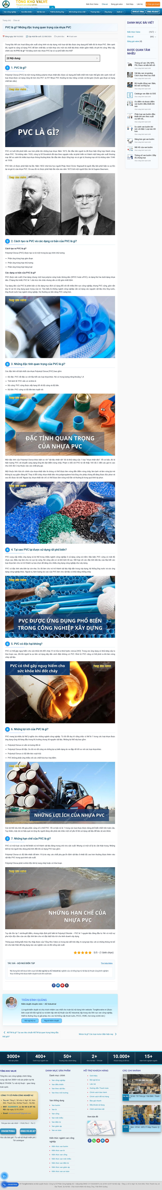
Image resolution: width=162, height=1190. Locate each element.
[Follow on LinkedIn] (103, 1141)
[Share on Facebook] (54, 985)
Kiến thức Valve (92, 4)
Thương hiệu (95, 12)
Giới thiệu (129, 4)
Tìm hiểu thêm (107, 963)
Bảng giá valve (117, 4)
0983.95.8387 (153, 12)
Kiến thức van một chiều (61, 1159)
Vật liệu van (41, 12)
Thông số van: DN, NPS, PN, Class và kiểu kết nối (145, 64)
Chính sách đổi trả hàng (99, 1096)
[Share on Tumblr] (67, 985)
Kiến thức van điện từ (60, 1163)
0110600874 (13, 1107)
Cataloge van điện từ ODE (145, 94)
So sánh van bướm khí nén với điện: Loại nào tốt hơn (145, 129)
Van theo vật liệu (58, 1089)
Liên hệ (140, 4)
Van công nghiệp (10, 12)
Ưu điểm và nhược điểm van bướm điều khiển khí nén (145, 103)
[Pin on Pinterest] (62, 985)
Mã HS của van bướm (144, 147)
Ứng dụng (108, 12)
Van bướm (56, 1105)
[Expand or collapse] (97, 58)
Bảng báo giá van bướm (144, 139)
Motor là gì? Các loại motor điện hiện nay (96, 1034)
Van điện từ (56, 1122)
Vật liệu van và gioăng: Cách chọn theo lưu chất (145, 74)
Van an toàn (56, 1130)
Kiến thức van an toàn (60, 1171)
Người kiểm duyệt (51, 1021)
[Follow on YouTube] (107, 1141)
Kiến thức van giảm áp (61, 1167)
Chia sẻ (105, 4)
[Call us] (94, 1141)
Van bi (54, 1109)
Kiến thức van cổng (59, 1155)
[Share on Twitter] (58, 985)
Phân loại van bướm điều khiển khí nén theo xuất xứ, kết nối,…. (145, 116)
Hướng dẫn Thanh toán (99, 1088)
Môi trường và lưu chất (77, 12)
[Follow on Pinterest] (98, 1141)
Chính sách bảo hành (98, 1092)
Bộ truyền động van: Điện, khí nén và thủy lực (145, 84)
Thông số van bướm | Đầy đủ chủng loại (145, 156)
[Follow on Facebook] (90, 1141)
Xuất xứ (119, 12)
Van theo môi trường (60, 1093)
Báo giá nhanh (154, 4)
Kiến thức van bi (58, 1150)
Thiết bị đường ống (57, 12)
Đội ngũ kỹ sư (30, 1021)
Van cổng (55, 1114)
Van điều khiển (26, 12)
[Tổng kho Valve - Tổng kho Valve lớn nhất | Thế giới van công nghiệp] (7, 4)
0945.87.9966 (138, 12)
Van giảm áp (57, 1126)
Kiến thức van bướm (60, 1146)
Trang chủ (7, 20)
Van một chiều (57, 1118)
